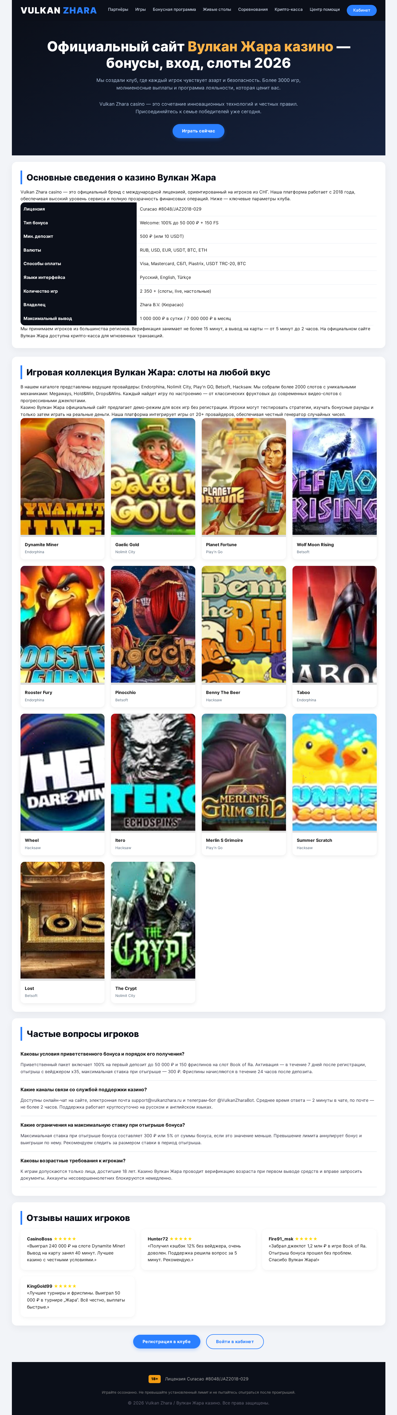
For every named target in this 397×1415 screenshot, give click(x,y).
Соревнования (253, 9)
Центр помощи (325, 9)
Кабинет (361, 10)
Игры (140, 9)
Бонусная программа (174, 9)
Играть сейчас (198, 131)
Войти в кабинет (235, 1341)
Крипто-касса (289, 9)
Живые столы (217, 9)
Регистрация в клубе (167, 1341)
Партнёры (118, 9)
